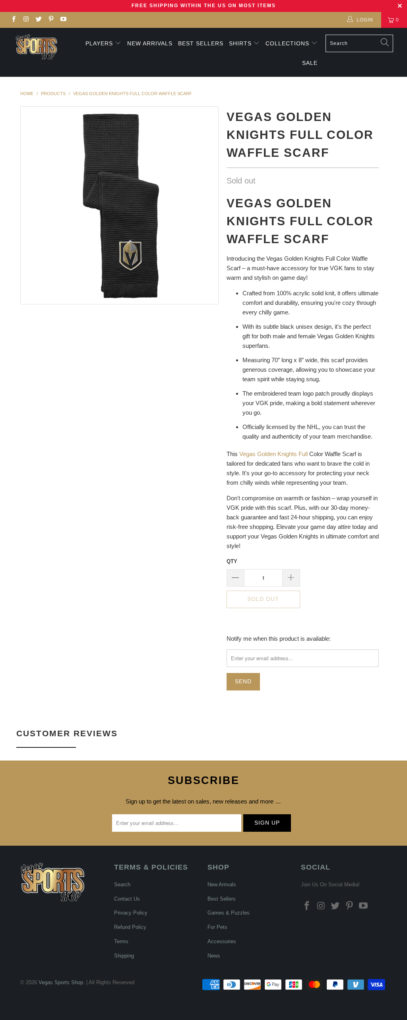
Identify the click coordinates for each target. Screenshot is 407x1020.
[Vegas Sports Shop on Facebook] (13, 20)
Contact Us (127, 899)
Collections (288, 43)
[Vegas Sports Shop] (36, 47)
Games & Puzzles (228, 913)
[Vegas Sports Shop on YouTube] (63, 20)
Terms (121, 941)
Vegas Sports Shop (61, 982)
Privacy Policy (130, 913)
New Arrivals (149, 43)
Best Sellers (200, 43)
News (213, 956)
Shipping (124, 956)
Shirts (240, 43)
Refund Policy (130, 927)
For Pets (217, 927)
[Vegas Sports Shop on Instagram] (25, 20)
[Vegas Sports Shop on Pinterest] (50, 20)
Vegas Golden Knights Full (273, 454)
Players (99, 43)
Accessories (221, 941)
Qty (232, 561)
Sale (310, 63)
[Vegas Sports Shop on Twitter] (38, 20)
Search (122, 884)
